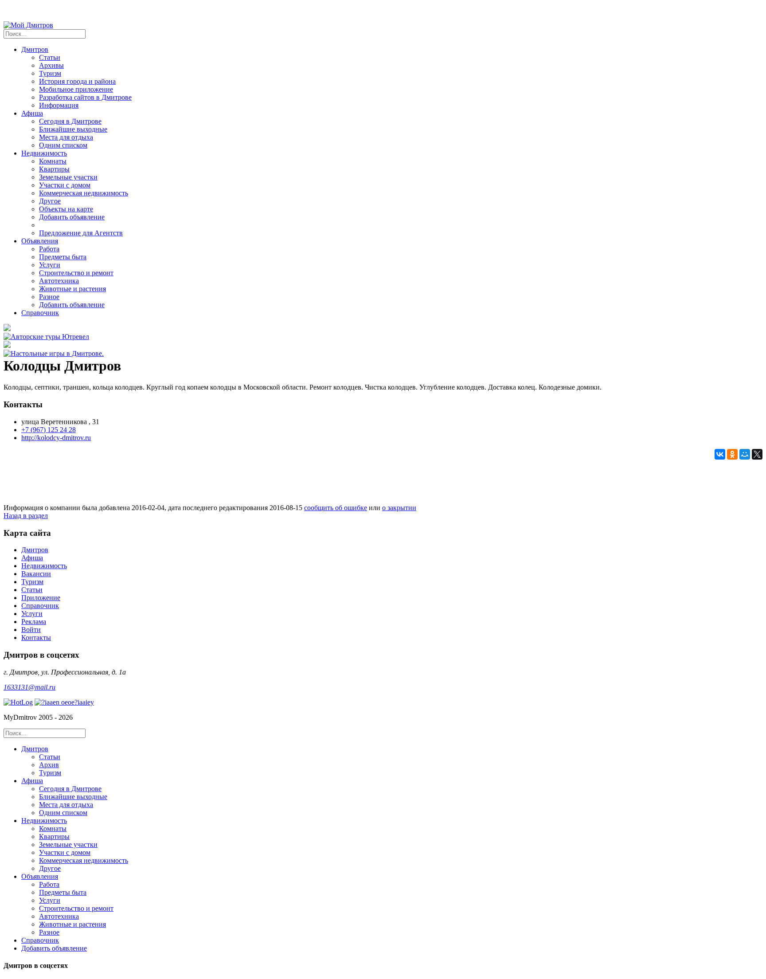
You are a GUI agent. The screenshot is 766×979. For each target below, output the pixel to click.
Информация (58, 105)
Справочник (40, 312)
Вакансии (36, 573)
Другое (50, 201)
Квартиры (54, 169)
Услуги (49, 265)
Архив (49, 764)
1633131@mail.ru (29, 687)
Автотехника (59, 281)
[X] (757, 454)
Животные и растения (72, 289)
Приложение (40, 597)
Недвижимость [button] (44, 153)
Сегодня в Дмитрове (70, 121)
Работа (49, 249)
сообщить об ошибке (335, 507)
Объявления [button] (39, 241)
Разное (49, 296)
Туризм (50, 73)
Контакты (36, 637)
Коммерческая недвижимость (83, 193)
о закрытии (399, 507)
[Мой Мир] (744, 454)
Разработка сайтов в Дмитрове (85, 97)
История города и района (77, 81)
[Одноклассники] (732, 454)
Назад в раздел (26, 515)
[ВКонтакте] (720, 454)
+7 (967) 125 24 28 (48, 429)
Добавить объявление (72, 217)
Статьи (49, 57)
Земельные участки (68, 177)
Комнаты (52, 161)
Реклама (33, 621)
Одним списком (63, 145)
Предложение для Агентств (81, 233)
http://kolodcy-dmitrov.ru (56, 437)
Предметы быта (62, 257)
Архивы (51, 65)
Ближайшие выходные (73, 129)
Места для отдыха (66, 137)
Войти (31, 629)
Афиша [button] (32, 113)
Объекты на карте (66, 209)
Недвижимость (44, 565)
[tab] (391, 761)
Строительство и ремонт (76, 273)
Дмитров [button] (34, 49)
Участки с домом (64, 185)
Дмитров (34, 550)
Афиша (32, 558)
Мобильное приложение (76, 89)
